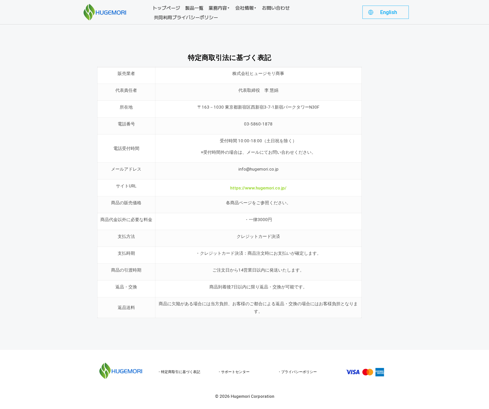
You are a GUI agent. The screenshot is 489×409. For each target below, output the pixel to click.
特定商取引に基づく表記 (180, 372)
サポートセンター (235, 372)
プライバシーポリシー (299, 372)
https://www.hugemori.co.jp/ (258, 187)
